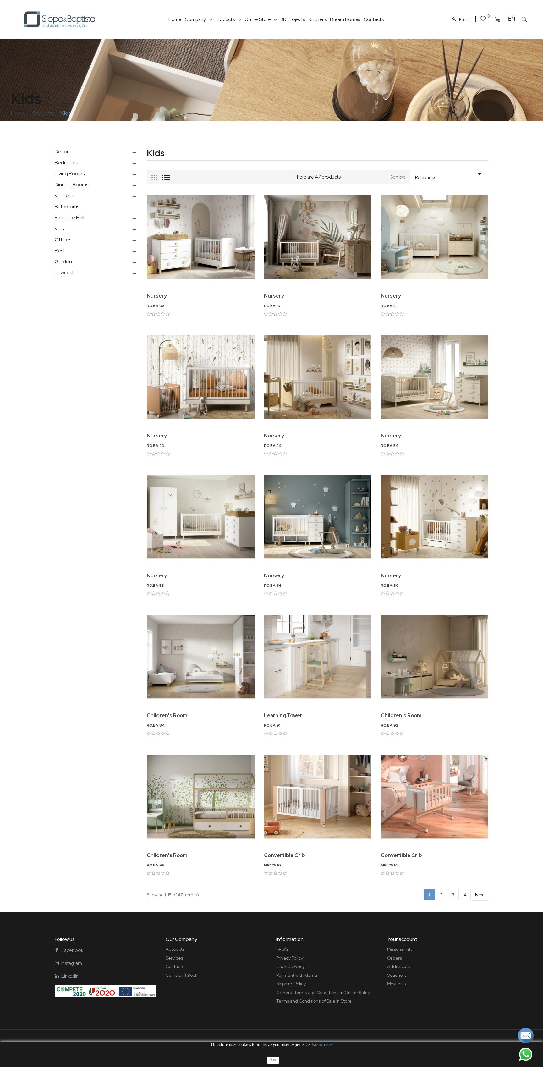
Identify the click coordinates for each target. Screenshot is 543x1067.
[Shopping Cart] (497, 19)
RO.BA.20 (155, 445)
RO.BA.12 (389, 305)
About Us (175, 949)
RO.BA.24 (273, 445)
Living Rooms (70, 173)
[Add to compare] (254, 219)
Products (225, 19)
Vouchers (397, 975)
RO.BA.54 (389, 445)
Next (480, 895)
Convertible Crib (284, 855)
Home (175, 19)
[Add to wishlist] (254, 202)
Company (195, 19)
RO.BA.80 (390, 585)
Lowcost (64, 272)
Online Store (257, 19)
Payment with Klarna (296, 975)
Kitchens (317, 19)
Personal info (400, 949)
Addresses (398, 966)
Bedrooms (66, 162)
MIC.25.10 (272, 865)
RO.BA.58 (155, 585)
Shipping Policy (291, 984)
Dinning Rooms (71, 184)
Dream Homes (345, 19)
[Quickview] (200, 280)
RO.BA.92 (389, 725)
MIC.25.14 (389, 865)
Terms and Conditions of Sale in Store (314, 1001)
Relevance (449, 175)
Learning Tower (283, 715)
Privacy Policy (289, 958)
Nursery (157, 296)
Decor (62, 151)
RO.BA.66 (273, 585)
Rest (60, 250)
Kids (59, 228)
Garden (63, 261)
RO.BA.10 (272, 305)
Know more (322, 1044)
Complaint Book (181, 975)
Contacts (373, 19)
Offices (63, 239)
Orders (394, 958)
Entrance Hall (69, 217)
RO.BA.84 (156, 725)
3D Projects (292, 19)
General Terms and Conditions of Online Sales (323, 992)
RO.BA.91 (272, 725)
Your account (402, 939)
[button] (524, 19)
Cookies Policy (290, 966)
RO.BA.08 (156, 305)
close (273, 1060)
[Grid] (154, 174)
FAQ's (282, 949)
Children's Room (167, 715)
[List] (166, 174)
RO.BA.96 (155, 865)
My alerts (396, 984)
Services (174, 958)
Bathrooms (67, 206)
